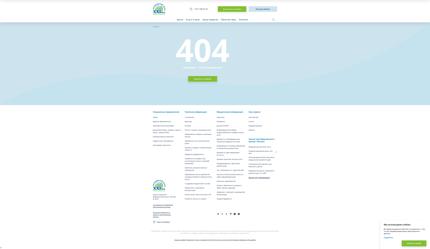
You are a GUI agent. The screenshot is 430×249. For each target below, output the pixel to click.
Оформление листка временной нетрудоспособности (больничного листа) (198, 176)
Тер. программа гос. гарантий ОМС (230, 170)
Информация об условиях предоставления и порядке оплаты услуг (230, 132)
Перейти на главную (202, 79)
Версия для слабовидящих (259, 178)
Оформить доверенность (194, 154)
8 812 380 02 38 (201, 9)
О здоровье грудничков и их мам (197, 184)
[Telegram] (222, 214)
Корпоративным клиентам (163, 137)
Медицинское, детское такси (260, 147)
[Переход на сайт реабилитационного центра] (276, 152)
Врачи (180, 19)
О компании (189, 117)
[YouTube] (239, 214)
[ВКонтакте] (218, 214)
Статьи (251, 121)
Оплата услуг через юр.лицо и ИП (198, 194)
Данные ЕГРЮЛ (223, 126)
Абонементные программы (163, 126)
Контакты (243, 19)
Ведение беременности (162, 121)
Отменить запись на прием (195, 199)
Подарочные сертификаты (163, 141)
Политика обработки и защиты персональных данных (162, 214)
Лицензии (221, 117)
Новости (252, 130)
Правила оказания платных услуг (229, 159)
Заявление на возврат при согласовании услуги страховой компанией (197, 161)
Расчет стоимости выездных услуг (198, 130)
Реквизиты (221, 121)
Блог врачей (253, 117)
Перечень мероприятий (226, 181)
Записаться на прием (232, 9)
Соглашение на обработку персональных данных (163, 206)
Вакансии (188, 121)
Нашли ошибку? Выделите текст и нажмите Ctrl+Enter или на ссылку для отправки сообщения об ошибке (215, 240)
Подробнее (388, 237)
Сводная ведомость (224, 199)
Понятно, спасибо (414, 243)
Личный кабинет (263, 9)
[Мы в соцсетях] (226, 214)
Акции (155, 117)
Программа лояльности (162, 145)
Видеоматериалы (255, 126)
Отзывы (188, 126)
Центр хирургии (210, 19)
